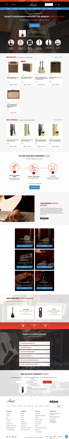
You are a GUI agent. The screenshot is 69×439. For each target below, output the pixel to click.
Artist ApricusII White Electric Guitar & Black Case (13, 140)
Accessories (14, 8)
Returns (22, 417)
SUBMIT (47, 382)
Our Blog (36, 417)
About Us (22, 413)
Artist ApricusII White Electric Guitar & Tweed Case (27, 140)
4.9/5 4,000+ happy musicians (36, 13)
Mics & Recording (36, 8)
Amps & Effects (23, 8)
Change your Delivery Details (11, 425)
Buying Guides (37, 413)
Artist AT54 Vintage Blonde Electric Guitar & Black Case (40, 140)
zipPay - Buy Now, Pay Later (26, 429)
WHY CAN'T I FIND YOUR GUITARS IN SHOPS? (29, 364)
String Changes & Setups (10, 427)
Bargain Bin (50, 8)
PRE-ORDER (14, 112)
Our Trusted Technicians (10, 429)
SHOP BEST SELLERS (34, 25)
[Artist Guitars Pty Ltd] (34, 4)
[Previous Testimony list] (59, 300)
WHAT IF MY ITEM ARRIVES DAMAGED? (27, 351)
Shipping (22, 415)
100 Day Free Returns (33, 0)
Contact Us (8, 415)
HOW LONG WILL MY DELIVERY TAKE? (27, 343)
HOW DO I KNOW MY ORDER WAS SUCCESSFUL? (29, 360)
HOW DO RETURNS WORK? (25, 347)
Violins (44, 8)
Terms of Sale (23, 425)
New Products (58, 8)
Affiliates (36, 425)
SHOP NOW (24, 245)
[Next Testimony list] (62, 300)
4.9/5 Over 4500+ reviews (36, 183)
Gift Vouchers (37, 429)
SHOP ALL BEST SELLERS (58, 57)
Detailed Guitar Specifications (40, 415)
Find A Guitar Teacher (39, 419)
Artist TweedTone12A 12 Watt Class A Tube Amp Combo (13, 78)
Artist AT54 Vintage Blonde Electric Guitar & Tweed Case (55, 140)
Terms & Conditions (24, 423)
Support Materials (38, 421)
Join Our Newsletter (38, 431)
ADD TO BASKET (14, 84)
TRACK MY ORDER (58, 406)
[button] (58, 5)
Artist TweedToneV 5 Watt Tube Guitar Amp (55, 78)
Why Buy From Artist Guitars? (26, 427)
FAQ (7, 417)
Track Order (8, 421)
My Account (8, 419)
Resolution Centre (9, 423)
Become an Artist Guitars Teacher (41, 427)
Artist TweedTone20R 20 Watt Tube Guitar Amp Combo (27, 78)
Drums (29, 8)
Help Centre (8, 413)
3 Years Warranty (46, 0)
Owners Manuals (38, 423)
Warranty (22, 419)
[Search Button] (51, 4)
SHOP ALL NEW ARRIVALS (58, 119)
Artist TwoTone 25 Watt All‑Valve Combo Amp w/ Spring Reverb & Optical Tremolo (12, 106)
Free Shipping (21, 0)
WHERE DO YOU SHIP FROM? (25, 355)
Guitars (8, 8)
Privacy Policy (23, 421)
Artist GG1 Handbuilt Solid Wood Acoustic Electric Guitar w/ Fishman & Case (41, 78)
